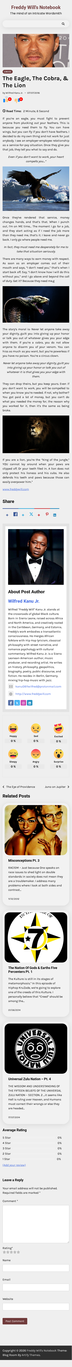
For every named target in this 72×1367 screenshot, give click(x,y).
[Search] (63, 23)
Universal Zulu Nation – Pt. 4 (29, 1079)
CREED (7, 71)
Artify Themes (31, 1355)
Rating (8, 1248)
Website (8, 1299)
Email (6, 1279)
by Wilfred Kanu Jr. (13, 92)
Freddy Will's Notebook (36, 7)
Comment (10, 1201)
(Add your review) (14, 1165)
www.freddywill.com (16, 489)
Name (6, 1260)
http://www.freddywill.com (33, 694)
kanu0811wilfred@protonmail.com (38, 686)
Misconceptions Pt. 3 (23, 860)
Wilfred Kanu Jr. (24, 601)
